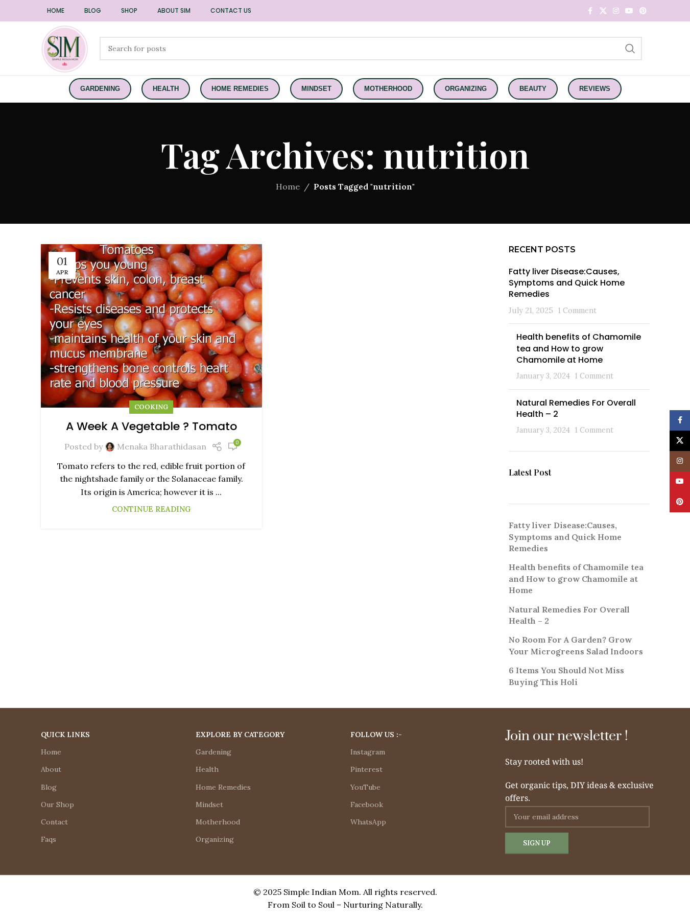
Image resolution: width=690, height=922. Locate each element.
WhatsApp (368, 821)
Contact (54, 821)
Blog (49, 787)
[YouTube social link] (629, 11)
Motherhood (218, 821)
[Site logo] (65, 47)
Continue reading (151, 509)
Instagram (367, 751)
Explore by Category (240, 734)
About (51, 769)
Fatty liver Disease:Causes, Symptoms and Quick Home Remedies (567, 283)
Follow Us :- (376, 734)
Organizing (215, 839)
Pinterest (366, 769)
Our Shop (57, 804)
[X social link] (603, 11)
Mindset (209, 804)
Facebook (366, 804)
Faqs (48, 839)
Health (207, 769)
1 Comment (577, 310)
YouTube (365, 787)
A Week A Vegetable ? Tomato (151, 426)
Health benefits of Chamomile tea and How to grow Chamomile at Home (578, 348)
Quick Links (65, 734)
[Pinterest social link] (643, 11)
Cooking (151, 407)
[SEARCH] (630, 48)
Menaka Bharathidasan (161, 446)
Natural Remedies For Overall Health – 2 (576, 408)
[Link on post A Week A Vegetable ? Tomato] (151, 326)
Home (288, 186)
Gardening (213, 751)
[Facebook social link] (590, 11)
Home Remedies (223, 787)
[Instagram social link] (616, 11)
